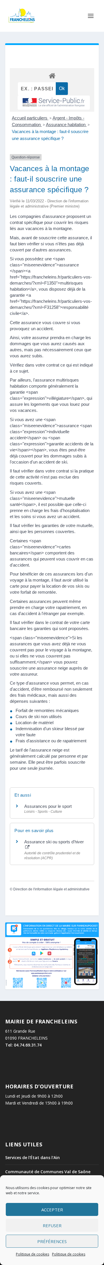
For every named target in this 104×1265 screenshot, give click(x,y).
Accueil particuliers (30, 117)
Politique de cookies (32, 1254)
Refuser (52, 1225)
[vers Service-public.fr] (54, 103)
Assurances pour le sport (48, 806)
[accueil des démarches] (52, 75)
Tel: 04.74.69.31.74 (23, 1045)
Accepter (52, 1209)
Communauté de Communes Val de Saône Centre (47, 1174)
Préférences (52, 1241)
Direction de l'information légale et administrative (51, 889)
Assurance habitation (66, 124)
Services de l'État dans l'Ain (32, 1157)
